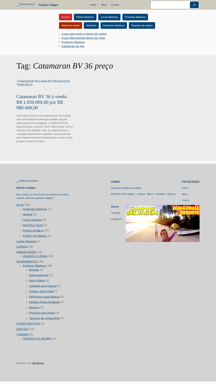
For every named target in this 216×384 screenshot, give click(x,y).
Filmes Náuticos (85, 17)
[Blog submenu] (107, 5)
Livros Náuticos (109, 17)
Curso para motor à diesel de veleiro (84, 33)
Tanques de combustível (44, 318)
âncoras (34, 269)
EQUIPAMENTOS (26, 261)
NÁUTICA (22, 329)
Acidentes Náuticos (113, 25)
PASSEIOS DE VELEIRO (37, 338)
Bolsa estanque (38, 275)
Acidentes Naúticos (35, 209)
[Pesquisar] (194, 4)
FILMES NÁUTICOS (28, 323)
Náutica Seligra (49, 4)
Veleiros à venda (71, 25)
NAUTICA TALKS (33, 225)
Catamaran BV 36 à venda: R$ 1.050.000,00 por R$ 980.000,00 (42, 102)
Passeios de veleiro (142, 25)
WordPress (38, 363)
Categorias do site (73, 46)
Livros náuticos (32, 219)
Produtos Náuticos (135, 17)
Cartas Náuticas (26, 241)
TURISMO (22, 334)
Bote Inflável (37, 280)
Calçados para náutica (42, 286)
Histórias (91, 25)
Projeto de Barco (33, 230)
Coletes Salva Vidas (41, 291)
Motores (34, 307)
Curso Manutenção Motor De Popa (83, 38)
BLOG (20, 205)
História (27, 214)
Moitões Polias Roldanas (44, 302)
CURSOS (22, 246)
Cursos (66, 17)
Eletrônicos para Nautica (44, 296)
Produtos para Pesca (42, 312)
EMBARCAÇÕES (26, 252)
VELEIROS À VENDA (35, 256)
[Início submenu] (97, 5)
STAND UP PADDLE (35, 236)
